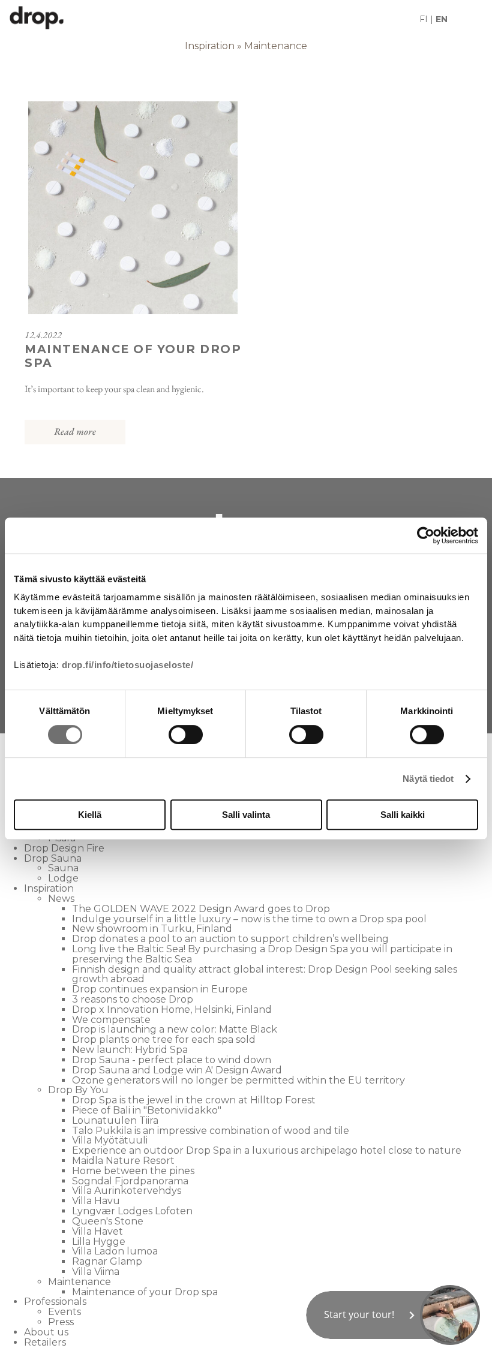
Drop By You (78, 1090)
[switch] (186, 734)
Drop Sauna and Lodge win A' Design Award (177, 1070)
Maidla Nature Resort (123, 1160)
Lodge (63, 878)
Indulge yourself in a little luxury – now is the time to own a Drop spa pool (249, 919)
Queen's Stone (107, 1221)
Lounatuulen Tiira (115, 1120)
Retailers (45, 1342)
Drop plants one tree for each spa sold (164, 1039)
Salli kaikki (402, 815)
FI (423, 19)
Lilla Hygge (98, 1241)
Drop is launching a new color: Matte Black (174, 1029)
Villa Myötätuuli (110, 1140)
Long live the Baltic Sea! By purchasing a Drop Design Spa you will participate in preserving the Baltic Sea (262, 954)
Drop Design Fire (64, 848)
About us (46, 1332)
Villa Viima (95, 1271)
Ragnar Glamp (107, 1261)
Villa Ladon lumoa (115, 1251)
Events (64, 1311)
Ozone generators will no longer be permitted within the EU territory (238, 1080)
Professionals (55, 1301)
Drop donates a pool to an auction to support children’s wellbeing (230, 938)
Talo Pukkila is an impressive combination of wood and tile (210, 1130)
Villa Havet (97, 1231)
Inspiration (210, 46)
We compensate (111, 1019)
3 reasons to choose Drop (132, 999)
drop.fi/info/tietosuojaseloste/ (128, 665)
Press (61, 1322)
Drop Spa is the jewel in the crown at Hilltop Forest (194, 1100)
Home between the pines (133, 1171)
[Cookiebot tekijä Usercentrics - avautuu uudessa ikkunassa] (425, 535)
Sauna (63, 868)
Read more (75, 431)
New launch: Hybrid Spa (130, 1049)
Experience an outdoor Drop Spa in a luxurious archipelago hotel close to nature (266, 1150)
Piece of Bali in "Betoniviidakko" (146, 1110)
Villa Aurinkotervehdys (126, 1190)
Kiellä (89, 815)
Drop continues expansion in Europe (160, 989)
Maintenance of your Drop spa (145, 1292)
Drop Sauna (53, 858)
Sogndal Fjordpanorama (130, 1181)
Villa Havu (96, 1200)
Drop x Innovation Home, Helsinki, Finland (172, 1009)
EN (442, 19)
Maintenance (275, 46)
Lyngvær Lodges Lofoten (132, 1211)
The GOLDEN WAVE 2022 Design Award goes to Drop (201, 908)
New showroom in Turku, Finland (152, 928)
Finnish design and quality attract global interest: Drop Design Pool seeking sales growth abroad (264, 974)
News (61, 898)
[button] (393, 1315)
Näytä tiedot (428, 779)
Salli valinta (246, 815)
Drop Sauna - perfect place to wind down (171, 1060)
